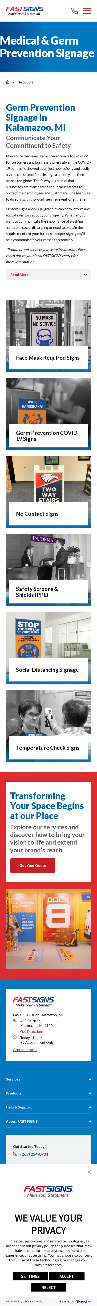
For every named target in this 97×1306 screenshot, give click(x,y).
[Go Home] (7, 82)
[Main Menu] (87, 11)
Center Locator (25, 1050)
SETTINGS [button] (30, 1276)
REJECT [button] (48, 1287)
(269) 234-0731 (34, 1154)
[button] (89, 1172)
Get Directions (32, 1031)
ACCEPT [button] (67, 1276)
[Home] (25, 11)
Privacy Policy (14, 1301)
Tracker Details (34, 1301)
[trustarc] (83, 1301)
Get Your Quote (32, 865)
